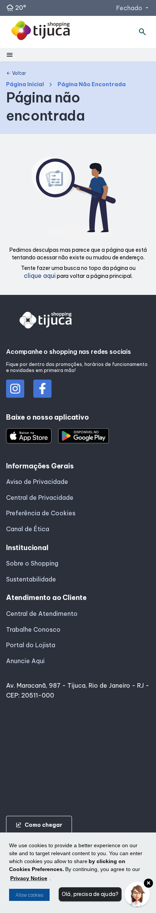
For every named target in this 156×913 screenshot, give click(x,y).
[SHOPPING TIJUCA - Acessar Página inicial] (40, 31)
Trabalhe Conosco (33, 629)
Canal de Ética (27, 529)
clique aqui (40, 275)
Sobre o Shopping (32, 563)
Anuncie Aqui (25, 661)
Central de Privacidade (39, 497)
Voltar (16, 73)
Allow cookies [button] (29, 895)
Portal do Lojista (30, 645)
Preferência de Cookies (40, 513)
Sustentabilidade (31, 579)
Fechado (133, 8)
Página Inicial (25, 84)
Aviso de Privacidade (37, 481)
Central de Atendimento (42, 613)
